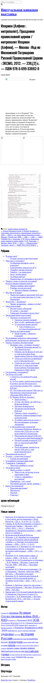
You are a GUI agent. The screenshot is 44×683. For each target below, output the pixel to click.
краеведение (16, 641)
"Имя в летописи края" (20, 331)
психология (18, 651)
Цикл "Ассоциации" (14, 486)
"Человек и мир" (12, 468)
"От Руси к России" (14, 374)
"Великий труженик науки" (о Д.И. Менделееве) (27, 348)
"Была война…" (21, 399)
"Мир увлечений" (13, 306)
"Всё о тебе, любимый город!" (27, 322)
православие (13, 648)
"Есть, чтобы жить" (18, 274)
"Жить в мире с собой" (20, 470)
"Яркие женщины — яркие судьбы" (25, 304)
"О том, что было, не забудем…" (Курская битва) (28, 403)
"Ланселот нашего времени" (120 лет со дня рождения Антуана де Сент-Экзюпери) (26, 297)
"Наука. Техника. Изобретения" (19, 342)
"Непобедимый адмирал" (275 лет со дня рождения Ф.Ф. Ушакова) (27, 442)
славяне (8, 657)
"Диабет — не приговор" (20, 272)
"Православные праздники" (22, 286)
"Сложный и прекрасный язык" (19, 461)
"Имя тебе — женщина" (15, 302)
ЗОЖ (36, 620)
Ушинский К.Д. (32, 625)
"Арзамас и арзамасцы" (20, 317)
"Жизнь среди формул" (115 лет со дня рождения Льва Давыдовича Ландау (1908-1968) (28, 354)
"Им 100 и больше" (13, 292)
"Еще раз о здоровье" (15, 261)
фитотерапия (6, 659)
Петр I (3, 625)
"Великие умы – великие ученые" (25, 345)
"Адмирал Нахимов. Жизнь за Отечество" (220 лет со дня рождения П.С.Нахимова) (27, 431)
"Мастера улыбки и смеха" (22, 465)
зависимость (12, 631)
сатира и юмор (36, 654)
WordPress (31, 680)
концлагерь (18, 639)
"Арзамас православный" (25, 320)
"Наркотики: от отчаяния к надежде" (26, 279)
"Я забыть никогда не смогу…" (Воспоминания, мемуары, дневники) (27, 422)
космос (4, 642)
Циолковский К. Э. (7, 628)
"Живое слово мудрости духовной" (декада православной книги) (21, 282)
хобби (13, 659)
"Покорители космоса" (15, 454)
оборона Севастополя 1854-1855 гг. (27, 645)
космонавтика (30, 638)
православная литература (17, 229)
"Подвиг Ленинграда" (24, 406)
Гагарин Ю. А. (12, 620)
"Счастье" (14, 495)
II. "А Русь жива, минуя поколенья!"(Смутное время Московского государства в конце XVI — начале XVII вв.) (26, 384)
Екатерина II (22, 620)
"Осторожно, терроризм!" (17, 372)
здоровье (7, 634)
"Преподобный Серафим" (25, 290)
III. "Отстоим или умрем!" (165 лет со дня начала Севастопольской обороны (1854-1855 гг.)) (26, 392)
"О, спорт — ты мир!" (19, 311)
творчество (21, 657)
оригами (3, 648)
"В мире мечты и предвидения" (24, 258)
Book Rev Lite (6, 680)
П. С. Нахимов (28, 623)
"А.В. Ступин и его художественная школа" (30, 328)
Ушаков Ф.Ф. (23, 625)
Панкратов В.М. (38, 623)
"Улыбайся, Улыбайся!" (15, 463)
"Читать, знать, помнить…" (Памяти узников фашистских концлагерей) (28, 415)
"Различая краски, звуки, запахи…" (25, 483)
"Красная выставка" (19, 488)
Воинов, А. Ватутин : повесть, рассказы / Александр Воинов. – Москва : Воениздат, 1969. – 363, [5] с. (24, 587)
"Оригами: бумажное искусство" (24, 313)
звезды (20, 630)
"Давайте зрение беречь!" (21, 270)
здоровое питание (29, 631)
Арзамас (14, 612)
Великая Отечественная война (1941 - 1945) (20, 616)
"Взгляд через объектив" (21, 308)
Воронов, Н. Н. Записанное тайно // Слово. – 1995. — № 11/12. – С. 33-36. (21, 556)
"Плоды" (13, 493)
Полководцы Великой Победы (19, 535)
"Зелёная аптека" (17, 276)
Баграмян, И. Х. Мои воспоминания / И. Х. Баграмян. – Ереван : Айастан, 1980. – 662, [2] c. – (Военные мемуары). (23, 571)
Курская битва (5, 623)
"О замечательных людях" (26, 324)
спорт (13, 657)
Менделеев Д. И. (16, 623)
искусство (17, 634)
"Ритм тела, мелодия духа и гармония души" (26, 473)
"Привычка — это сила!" (20, 481)
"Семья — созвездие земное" (18, 456)
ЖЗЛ (30, 620)
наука (11, 645)
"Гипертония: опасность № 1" (23, 267)
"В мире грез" (11, 256)
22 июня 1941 (5, 613)
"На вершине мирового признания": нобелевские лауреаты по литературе (22, 339)
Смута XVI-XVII (12, 625)
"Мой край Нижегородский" (18, 315)
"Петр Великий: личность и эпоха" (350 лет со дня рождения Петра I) (26, 449)
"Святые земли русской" (21, 288)
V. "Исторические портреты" (22, 427)
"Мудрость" (15, 490)
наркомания (27, 642)
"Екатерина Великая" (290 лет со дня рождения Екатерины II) (28, 437)
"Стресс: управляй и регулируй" (23, 478)
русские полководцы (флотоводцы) (21, 654)
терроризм (30, 657)
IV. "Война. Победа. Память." (22, 397)
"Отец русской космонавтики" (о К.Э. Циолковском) (28, 359)
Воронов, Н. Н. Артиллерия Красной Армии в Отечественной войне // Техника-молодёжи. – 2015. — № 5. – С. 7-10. (23, 579)
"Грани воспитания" (19, 458)
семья (3, 657)
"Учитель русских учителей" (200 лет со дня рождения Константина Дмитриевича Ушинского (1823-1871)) (27, 366)
